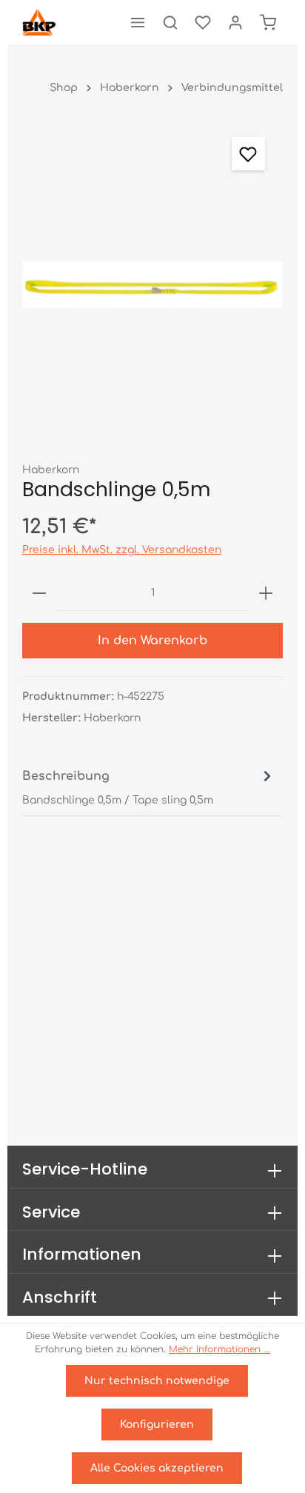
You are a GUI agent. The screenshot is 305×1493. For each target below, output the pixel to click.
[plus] (266, 593)
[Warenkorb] (268, 22)
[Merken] (248, 153)
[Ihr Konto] (235, 22)
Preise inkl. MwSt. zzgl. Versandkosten (121, 549)
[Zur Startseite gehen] (39, 22)
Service (51, 1211)
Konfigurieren (157, 1424)
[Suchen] (170, 22)
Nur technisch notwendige (156, 1380)
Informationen (81, 1254)
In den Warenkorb (152, 640)
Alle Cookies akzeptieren (157, 1468)
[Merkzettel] (203, 22)
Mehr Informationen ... (219, 1349)
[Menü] (137, 22)
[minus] (39, 593)
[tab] (148, 786)
